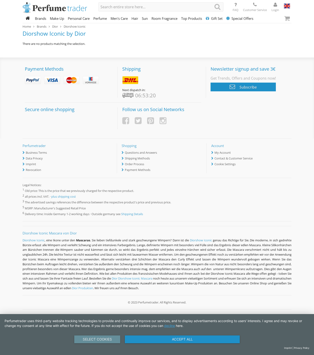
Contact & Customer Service (233, 158)
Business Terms (36, 152)
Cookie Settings (225, 164)
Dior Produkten (82, 288)
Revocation (33, 170)
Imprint (31, 164)
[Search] (217, 7)
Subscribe (248, 87)
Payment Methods (137, 170)
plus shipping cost (63, 197)
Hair (134, 18)
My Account (222, 152)
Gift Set (217, 18)
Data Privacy (34, 158)
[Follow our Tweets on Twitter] (138, 121)
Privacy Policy (301, 347)
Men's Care (119, 18)
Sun (145, 18)
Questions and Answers (141, 152)
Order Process (134, 164)
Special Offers (242, 18)
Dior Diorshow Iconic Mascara (132, 278)
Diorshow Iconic (34, 240)
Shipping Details (132, 214)
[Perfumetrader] (57, 8)
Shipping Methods (137, 158)
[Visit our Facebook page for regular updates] (125, 121)
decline (169, 326)
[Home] (28, 18)
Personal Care (79, 18)
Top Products (191, 18)
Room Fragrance (164, 18)
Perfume (100, 18)
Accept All (182, 339)
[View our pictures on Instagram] (163, 121)
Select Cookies (97, 339)
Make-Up (57, 18)
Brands (40, 18)
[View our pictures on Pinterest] (150, 121)
